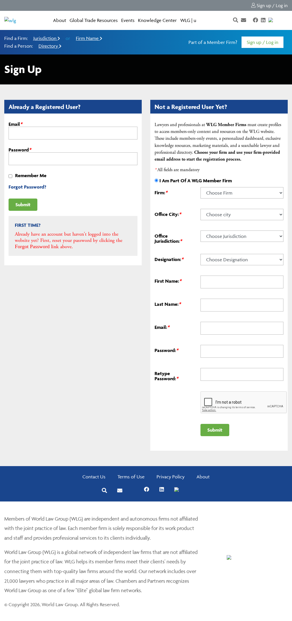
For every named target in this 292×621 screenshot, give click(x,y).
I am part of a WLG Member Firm (195, 180)
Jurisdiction (45, 38)
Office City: (168, 214)
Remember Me (30, 175)
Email (15, 124)
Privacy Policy (170, 477)
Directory (48, 46)
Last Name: (168, 304)
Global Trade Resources (94, 20)
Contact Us (94, 477)
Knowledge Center (157, 20)
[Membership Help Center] (276, 20)
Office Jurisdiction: (168, 238)
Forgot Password (32, 246)
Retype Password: (166, 376)
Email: (162, 327)
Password (20, 149)
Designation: (169, 259)
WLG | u (188, 20)
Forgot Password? (27, 187)
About (59, 20)
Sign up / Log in (272, 5)
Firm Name (88, 38)
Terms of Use (131, 477)
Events (128, 20)
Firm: (161, 192)
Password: (166, 350)
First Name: (168, 281)
